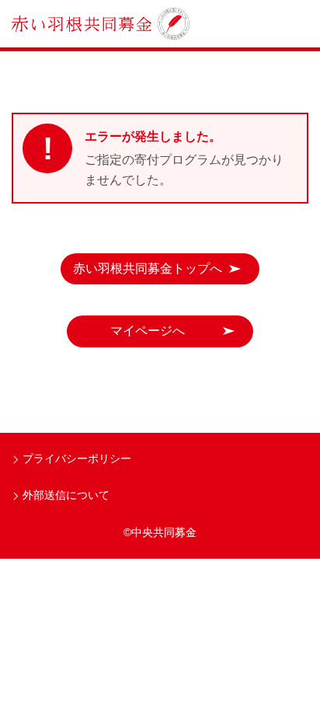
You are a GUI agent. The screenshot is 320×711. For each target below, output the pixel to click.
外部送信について (66, 495)
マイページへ (147, 330)
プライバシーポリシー (77, 458)
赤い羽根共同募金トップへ (147, 268)
